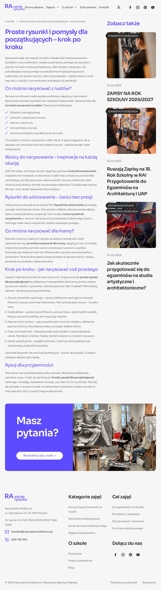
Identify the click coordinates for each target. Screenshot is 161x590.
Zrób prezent (88, 7)
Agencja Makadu (67, 582)
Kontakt (104, 7)
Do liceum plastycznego (127, 528)
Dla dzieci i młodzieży (126, 514)
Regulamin (149, 582)
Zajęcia (50, 7)
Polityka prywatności (124, 582)
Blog (71, 567)
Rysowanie (11, 58)
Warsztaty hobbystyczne (84, 518)
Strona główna (34, 7)
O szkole (67, 7)
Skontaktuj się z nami (38, 455)
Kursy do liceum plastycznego (87, 525)
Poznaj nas (75, 553)
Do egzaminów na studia (128, 507)
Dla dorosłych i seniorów (128, 521)
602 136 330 (19, 539)
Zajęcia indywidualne (81, 533)
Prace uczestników (80, 560)
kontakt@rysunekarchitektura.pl (32, 531)
